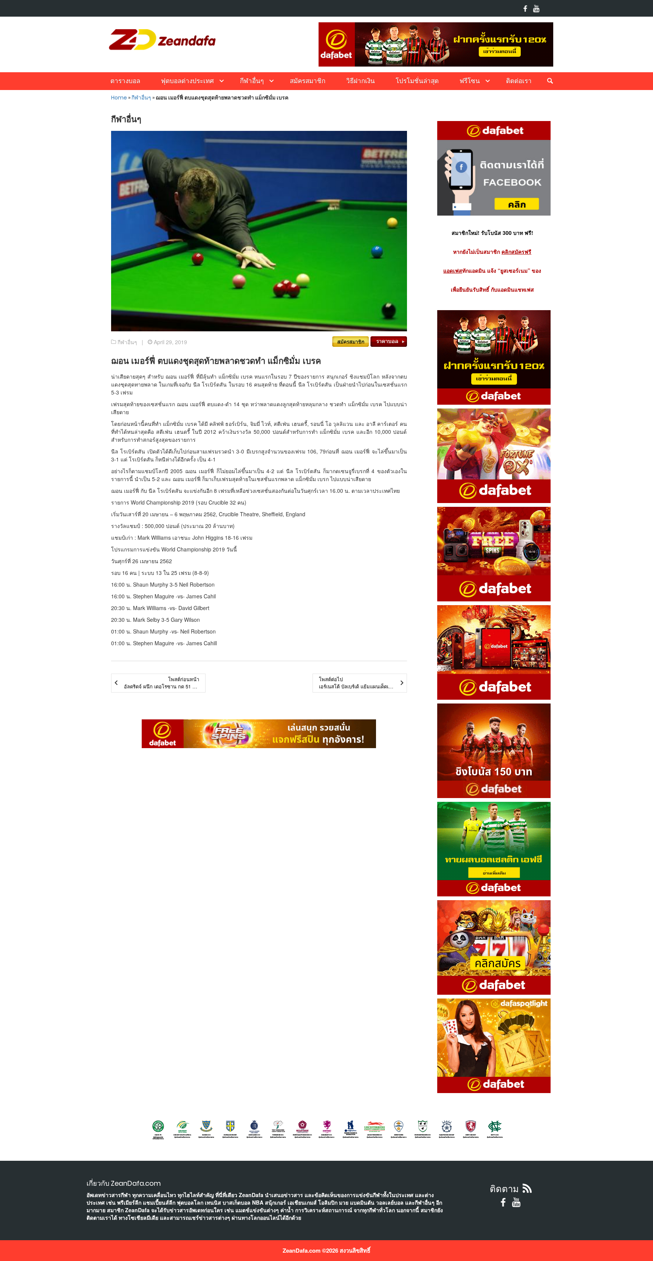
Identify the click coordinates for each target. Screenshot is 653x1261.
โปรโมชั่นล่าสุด (417, 80)
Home (119, 97)
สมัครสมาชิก (307, 80)
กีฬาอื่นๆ (252, 80)
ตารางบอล (125, 80)
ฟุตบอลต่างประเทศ (187, 80)
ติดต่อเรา (519, 80)
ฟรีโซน (470, 80)
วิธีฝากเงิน (360, 80)
